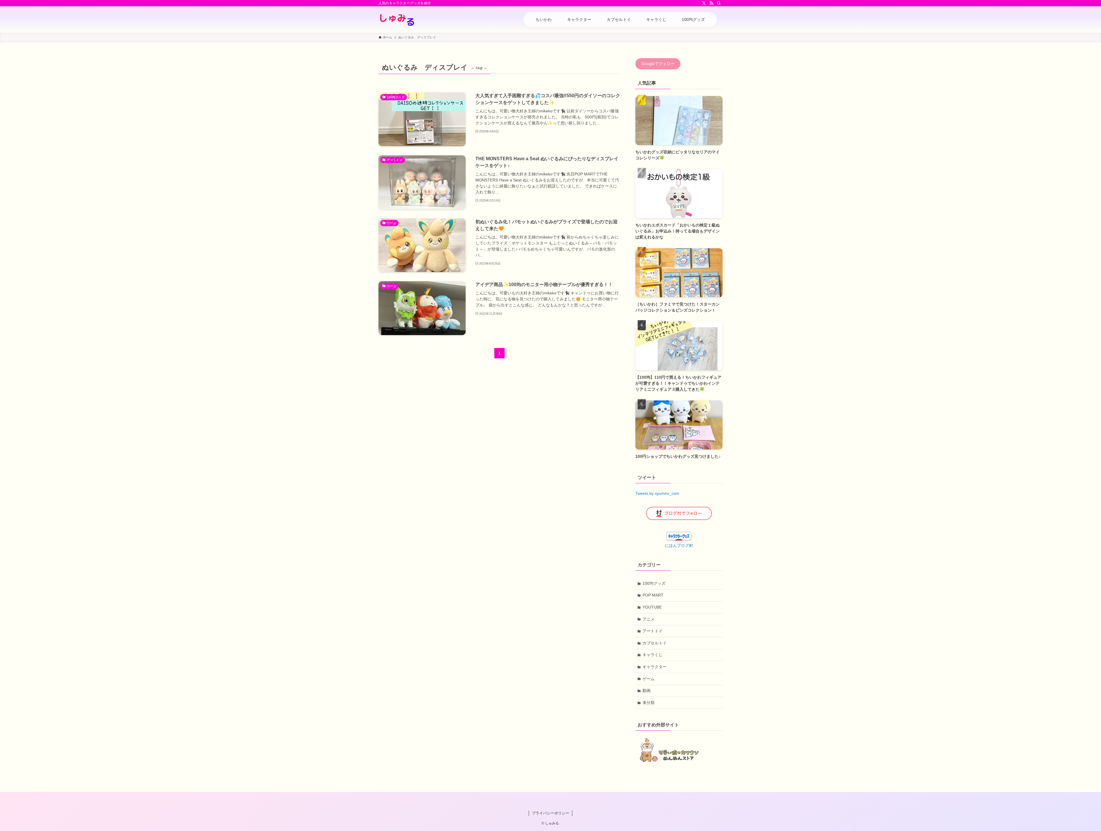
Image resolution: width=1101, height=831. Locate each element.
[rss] (711, 3)
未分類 (649, 702)
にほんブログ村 (679, 545)
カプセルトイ (655, 643)
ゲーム (649, 678)
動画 (647, 690)
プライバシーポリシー (550, 813)
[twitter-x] (704, 3)
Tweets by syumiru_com (657, 493)
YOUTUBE (652, 607)
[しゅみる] (397, 19)
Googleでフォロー (658, 64)
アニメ (649, 619)
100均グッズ (654, 583)
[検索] (719, 3)
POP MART (653, 595)
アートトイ (653, 631)
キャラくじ (653, 654)
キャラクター (655, 666)
